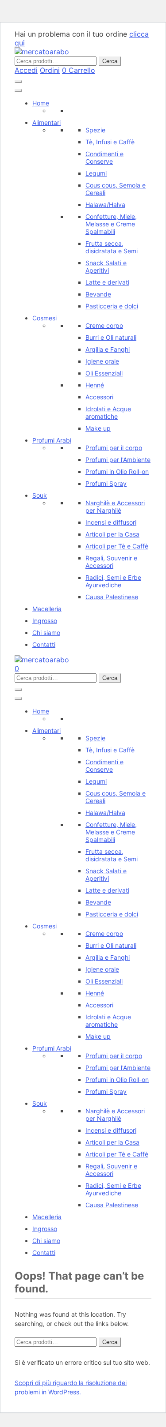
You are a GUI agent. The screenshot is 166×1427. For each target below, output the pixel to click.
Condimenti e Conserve (104, 157)
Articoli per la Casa (112, 534)
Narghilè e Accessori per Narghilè (115, 506)
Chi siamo (46, 632)
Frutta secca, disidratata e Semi (111, 247)
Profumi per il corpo (113, 447)
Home (40, 103)
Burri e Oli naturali (110, 337)
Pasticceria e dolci (111, 306)
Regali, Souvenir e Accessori (111, 561)
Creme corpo (104, 325)
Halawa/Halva (105, 204)
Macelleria (47, 608)
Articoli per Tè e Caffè (116, 546)
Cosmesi (44, 318)
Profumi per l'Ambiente (118, 459)
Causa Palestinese (111, 597)
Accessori (99, 397)
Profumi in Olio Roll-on (117, 471)
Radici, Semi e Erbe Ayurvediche (113, 581)
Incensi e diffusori (110, 522)
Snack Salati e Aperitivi (106, 266)
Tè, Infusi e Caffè (110, 142)
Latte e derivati (107, 282)
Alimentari (46, 122)
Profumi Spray (106, 483)
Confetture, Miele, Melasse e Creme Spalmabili (111, 224)
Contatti (43, 644)
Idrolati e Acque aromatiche (108, 412)
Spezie (95, 130)
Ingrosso (44, 620)
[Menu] (18, 81)
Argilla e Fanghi (107, 349)
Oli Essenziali (104, 373)
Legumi (96, 173)
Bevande (98, 294)
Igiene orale (102, 361)
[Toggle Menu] (18, 90)
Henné (94, 385)
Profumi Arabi (51, 440)
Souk (39, 495)
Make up (98, 428)
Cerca (109, 61)
